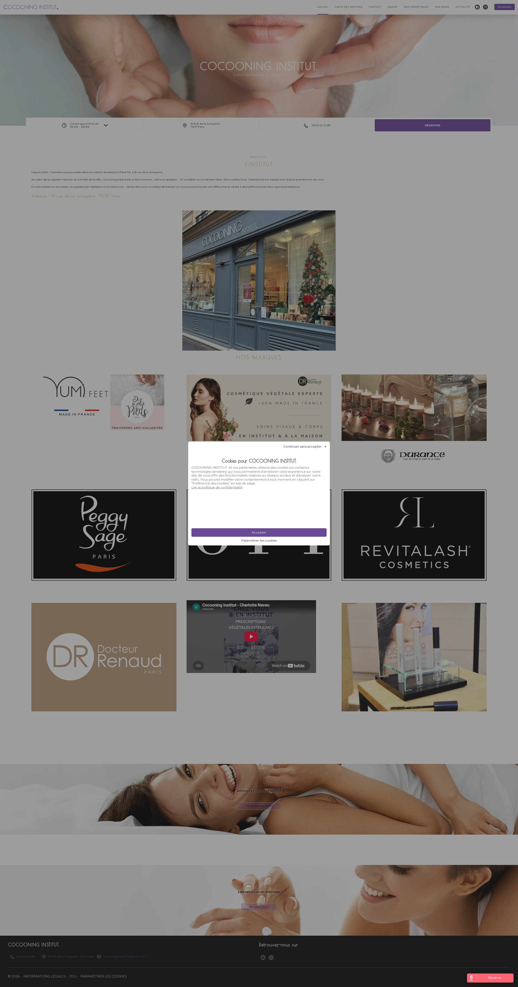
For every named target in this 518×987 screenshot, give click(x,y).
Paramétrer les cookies (259, 540)
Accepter (259, 532)
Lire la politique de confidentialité (217, 487)
